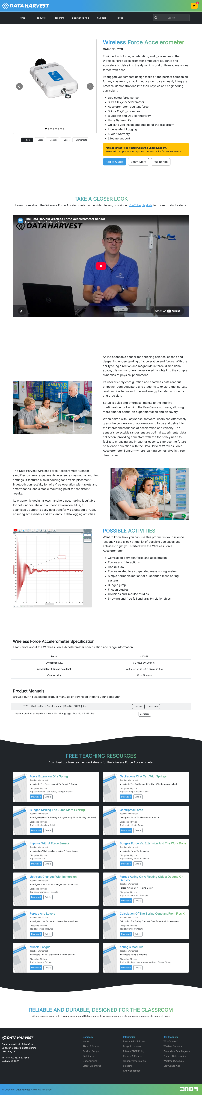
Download (138, 706)
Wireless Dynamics (173, 1061)
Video (40, 140)
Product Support (92, 1051)
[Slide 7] (63, 128)
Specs (66, 140)
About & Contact (92, 1046)
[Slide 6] (61, 128)
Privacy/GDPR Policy (134, 1051)
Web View (153, 706)
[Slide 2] (51, 128)
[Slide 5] (58, 128)
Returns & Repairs (132, 1056)
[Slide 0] (46, 128)
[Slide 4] (56, 128)
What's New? (170, 1041)
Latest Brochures (92, 1065)
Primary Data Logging (175, 1056)
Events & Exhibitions (134, 1041)
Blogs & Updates (132, 1046)
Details (48, 797)
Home (86, 1041)
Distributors (89, 1056)
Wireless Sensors (172, 1046)
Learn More (138, 161)
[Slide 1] (48, 128)
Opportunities (90, 1061)
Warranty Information (134, 1061)
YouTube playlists (140, 205)
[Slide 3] (53, 128)
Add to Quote (115, 161)
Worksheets (81, 140)
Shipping (128, 1065)
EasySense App (171, 1065)
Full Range (161, 161)
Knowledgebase (131, 1070)
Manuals (53, 140)
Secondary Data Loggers (176, 1051)
